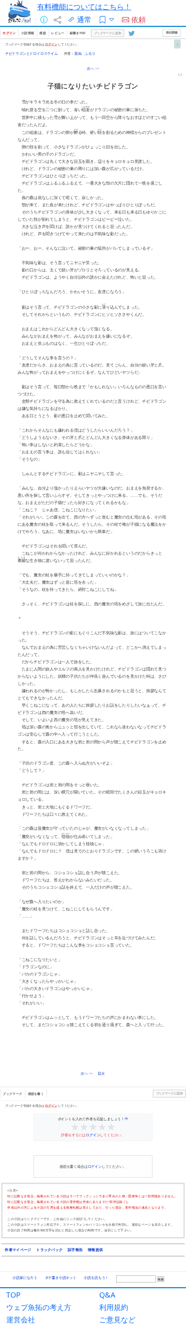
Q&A (107, 1295)
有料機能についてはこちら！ (84, 6)
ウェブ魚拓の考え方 (38, 1307)
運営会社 (20, 1319)
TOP (13, 1295)
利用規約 (113, 1307)
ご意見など (117, 1319)
